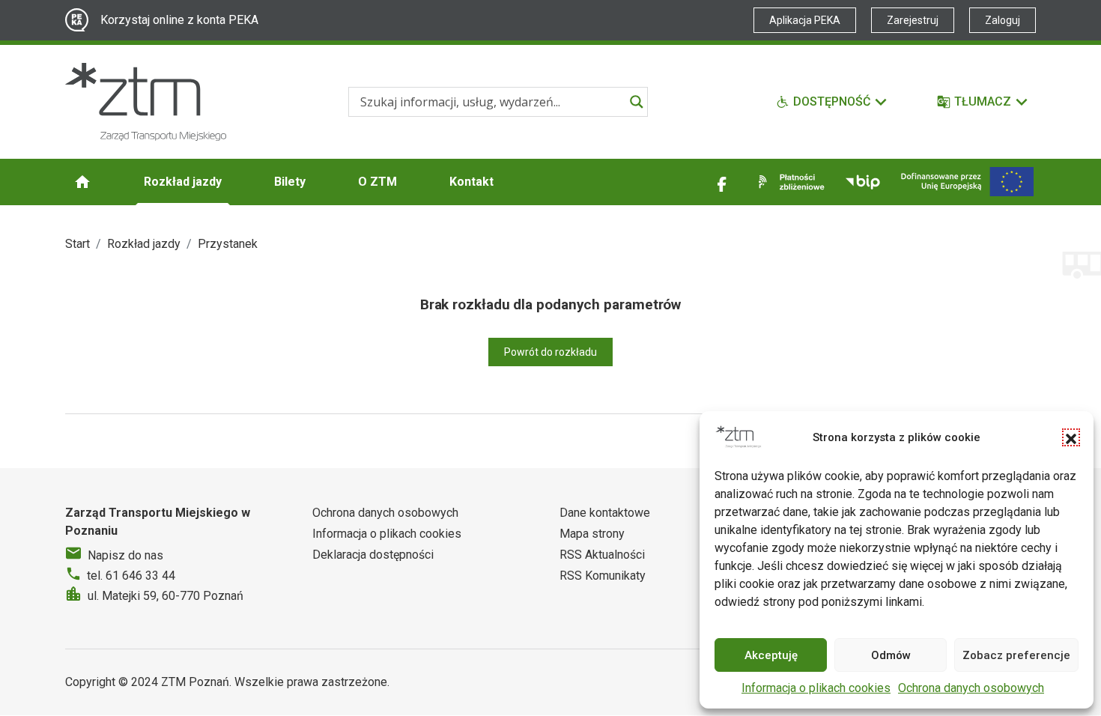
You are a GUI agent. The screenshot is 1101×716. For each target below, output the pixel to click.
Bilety (290, 182)
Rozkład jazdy (183, 182)
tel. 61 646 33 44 (131, 575)
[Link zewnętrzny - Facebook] (722, 182)
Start (77, 244)
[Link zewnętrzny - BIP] (863, 182)
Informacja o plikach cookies (816, 688)
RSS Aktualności (602, 554)
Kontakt (471, 182)
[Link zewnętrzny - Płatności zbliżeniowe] (789, 182)
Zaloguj (1002, 20)
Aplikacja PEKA (804, 20)
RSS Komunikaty (602, 575)
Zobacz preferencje (1016, 655)
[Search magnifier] (636, 101)
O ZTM (377, 182)
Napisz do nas (125, 555)
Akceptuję (771, 655)
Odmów (891, 655)
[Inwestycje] (967, 181)
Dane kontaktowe (604, 513)
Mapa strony (592, 534)
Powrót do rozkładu (550, 352)
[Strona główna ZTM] (145, 102)
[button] (1071, 437)
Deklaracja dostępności (373, 554)
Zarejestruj (912, 20)
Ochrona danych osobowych (971, 688)
